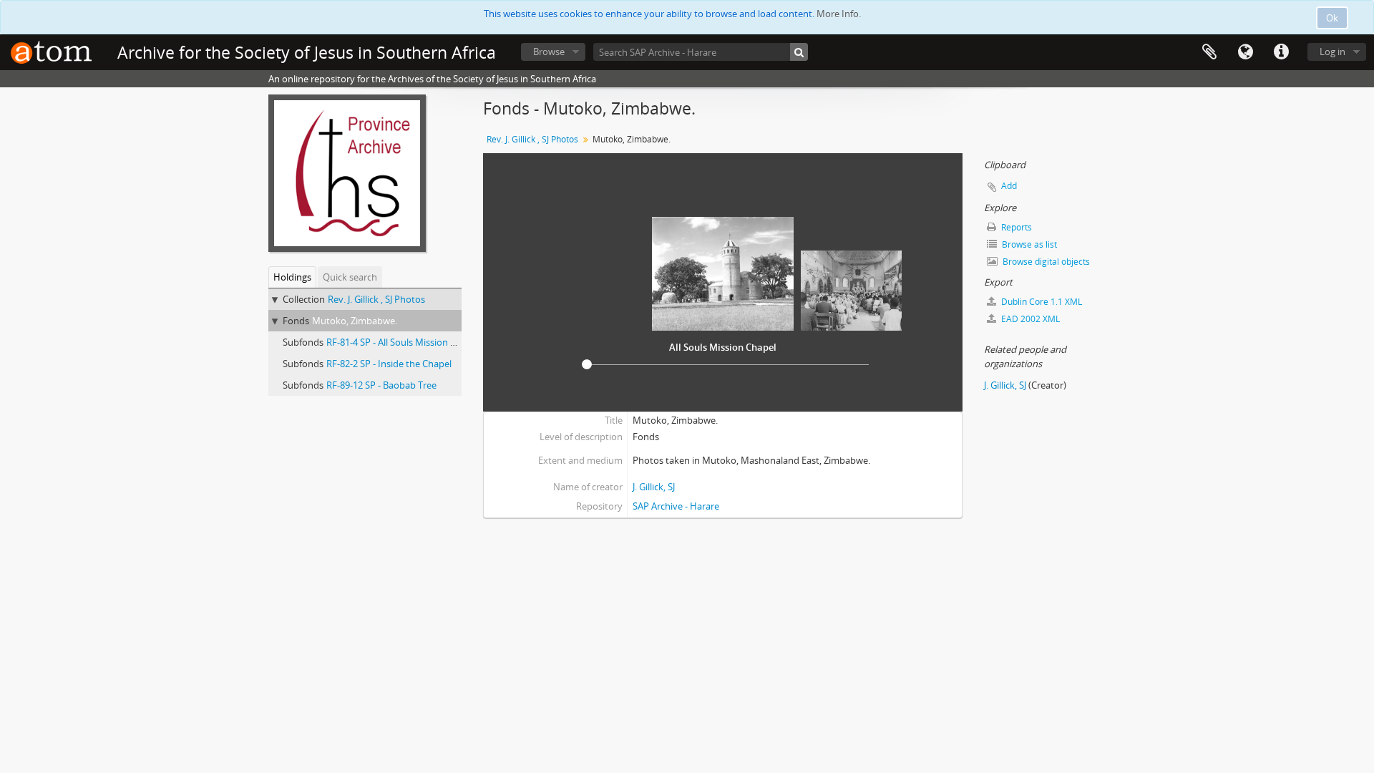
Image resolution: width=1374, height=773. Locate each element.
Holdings (292, 277)
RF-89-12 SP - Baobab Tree (381, 385)
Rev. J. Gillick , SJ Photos (376, 299)
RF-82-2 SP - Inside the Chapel (389, 363)
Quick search (350, 277)
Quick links (1281, 52)
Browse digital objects (1045, 262)
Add (1009, 186)
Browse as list (1028, 244)
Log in (1332, 51)
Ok (1332, 17)
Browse (549, 51)
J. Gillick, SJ (654, 486)
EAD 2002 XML (1029, 319)
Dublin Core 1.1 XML (1040, 302)
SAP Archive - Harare (676, 506)
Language (1245, 52)
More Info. (839, 13)
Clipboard (1209, 52)
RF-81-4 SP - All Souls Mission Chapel (402, 342)
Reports (1015, 227)
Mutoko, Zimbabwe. (354, 320)
